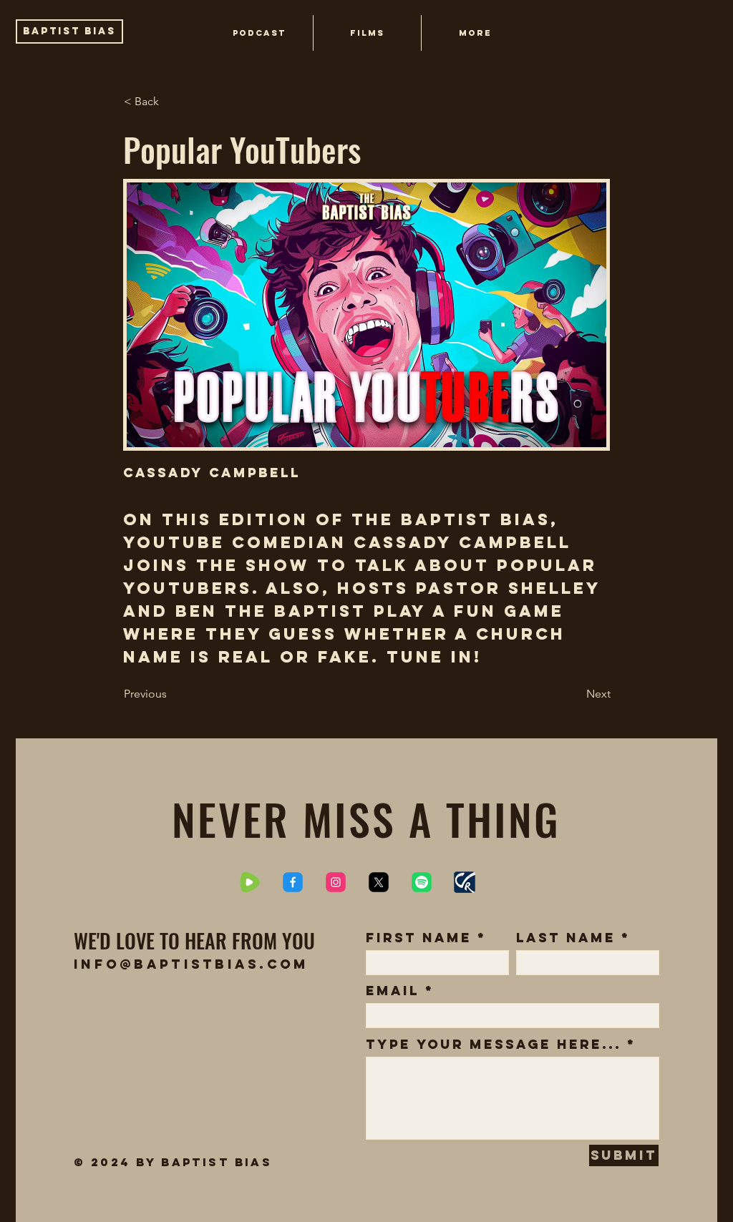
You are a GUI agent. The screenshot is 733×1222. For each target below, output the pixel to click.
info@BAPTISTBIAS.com (191, 964)
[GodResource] (464, 882)
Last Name (566, 938)
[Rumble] (250, 882)
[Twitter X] (379, 882)
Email (392, 991)
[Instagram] (336, 882)
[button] (474, 33)
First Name (419, 938)
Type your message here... (493, 1044)
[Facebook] (293, 882)
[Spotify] (422, 882)
